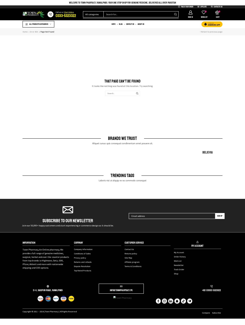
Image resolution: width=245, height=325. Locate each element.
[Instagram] (164, 301)
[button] (190, 14)
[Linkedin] (170, 301)
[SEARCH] (137, 93)
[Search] (175, 14)
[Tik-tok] (183, 301)
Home (25, 31)
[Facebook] (158, 301)
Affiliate (203, 7)
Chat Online (69, 12)
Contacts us (218, 7)
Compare (206, 313)
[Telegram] (189, 301)
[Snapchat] (177, 301)
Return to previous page (211, 31)
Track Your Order (187, 7)
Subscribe (216, 313)
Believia (207, 152)
